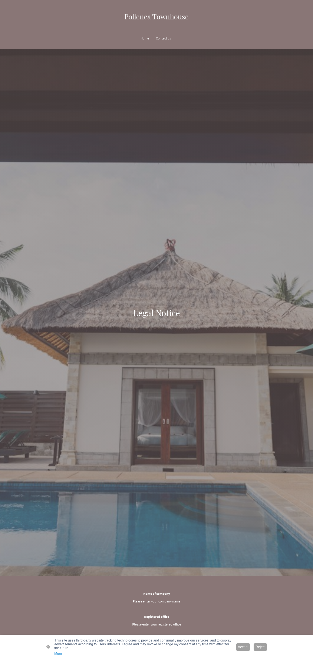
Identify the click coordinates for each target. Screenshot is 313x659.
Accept (243, 647)
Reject (260, 647)
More (58, 653)
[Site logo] (156, 25)
